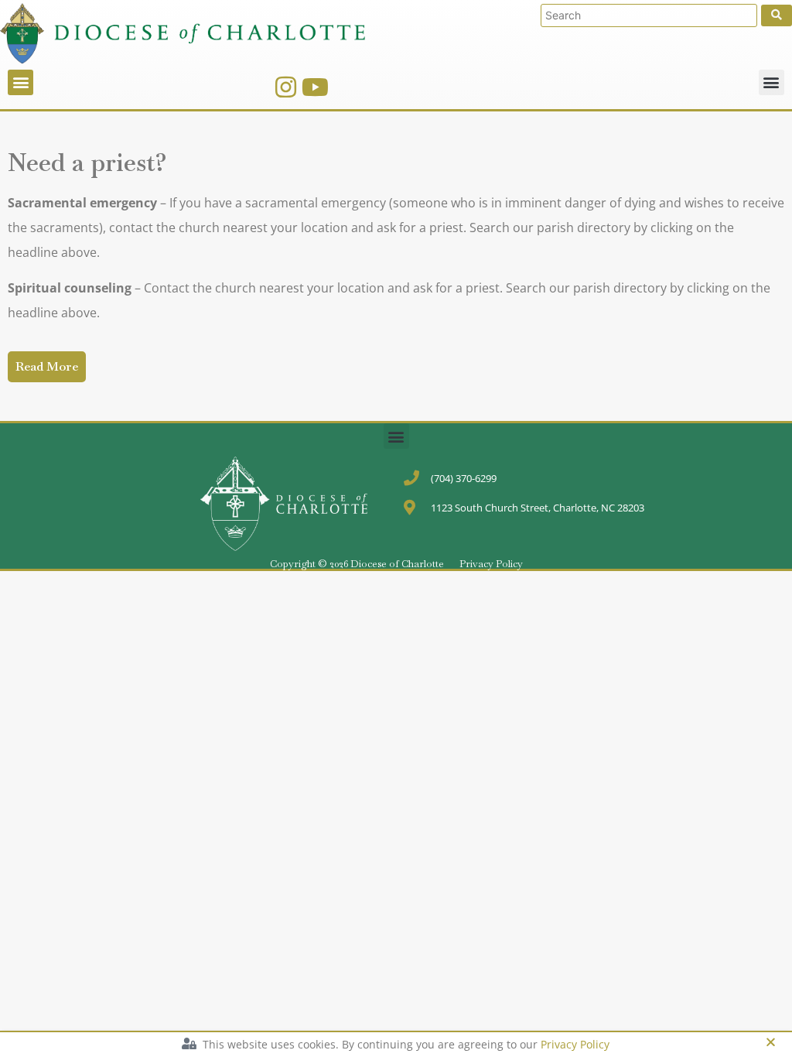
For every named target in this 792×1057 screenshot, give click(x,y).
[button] (20, 82)
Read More (46, 366)
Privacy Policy (491, 563)
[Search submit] (776, 15)
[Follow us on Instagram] (285, 87)
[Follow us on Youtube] (315, 87)
